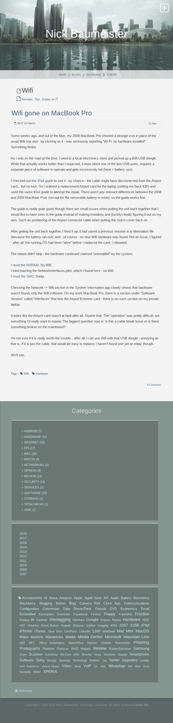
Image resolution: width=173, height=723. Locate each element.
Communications (136, 603)
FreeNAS (125, 614)
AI (45, 598)
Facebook (80, 614)
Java (51, 631)
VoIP (87, 666)
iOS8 (134, 625)
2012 (23, 556)
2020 (23, 533)
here (97, 271)
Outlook (106, 643)
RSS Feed (25, 691)
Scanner (35, 654)
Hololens (33, 625)
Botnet (60, 603)
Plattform (49, 648)
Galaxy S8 (27, 620)
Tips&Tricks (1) (36, 504)
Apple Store (93, 598)
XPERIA (50, 671)
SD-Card (65, 654)
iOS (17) (29, 448)
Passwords (122, 643)
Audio (114, 598)
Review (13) (33, 476)
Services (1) (33, 487)
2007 (23, 574)
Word (146, 666)
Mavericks (54, 637)
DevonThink (82, 609)
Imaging (103, 625)
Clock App (111, 603)
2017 (23, 538)
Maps (24, 637)
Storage (52, 660)
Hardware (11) (35, 437)
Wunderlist (25, 672)
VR (96, 666)
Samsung (141, 648)
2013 (23, 551)
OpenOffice (75, 643)
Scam (23, 654)
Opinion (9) (32, 470)
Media (70, 637)
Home (62, 74)
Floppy (109, 614)
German (78, 620)
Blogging (45, 603)
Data (66, 609)
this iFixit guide (42, 181)
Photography (30, 648)
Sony (40, 660)
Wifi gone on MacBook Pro (51, 113)
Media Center (90, 637)
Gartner (41, 620)
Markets (37, 637)
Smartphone (139, 654)
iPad (145, 625)
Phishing (141, 642)
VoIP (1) (30, 510)
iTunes (40, 631)
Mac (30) (30, 453)
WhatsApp (117, 666)
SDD (76, 654)
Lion (96, 631)
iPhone (26, 631)
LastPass (70, 631)
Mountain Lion (136, 637)
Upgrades (130, 660)
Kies (59, 631)
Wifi (26, 373)
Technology (80, 660)
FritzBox (142, 614)
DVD (113, 609)
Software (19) (35, 493)
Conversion (51, 609)
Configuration (29, 609)
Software (27, 660)
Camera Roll (90, 603)
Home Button (50, 625)
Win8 (137, 666)
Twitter (114, 660)
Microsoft (113, 637)
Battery (126, 598)
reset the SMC (23, 276)
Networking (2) (36, 465)
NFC (32, 643)
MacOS (142, 631)
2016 (23, 542)
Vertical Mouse (50, 666)
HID (22, 625)
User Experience (29, 666)
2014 (23, 547)
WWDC (37, 672)
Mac (154, 123)
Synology (65, 660)
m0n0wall (108, 631)
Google (92, 620)
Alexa (53, 598)
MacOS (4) (31, 459)
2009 (23, 569)
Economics (129, 609)
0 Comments (154, 384)
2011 (23, 560)
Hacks (116, 620)
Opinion (92, 643)
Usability (144, 660)
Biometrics (141, 598)
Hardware (42, 373)
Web (103, 666)
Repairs (86, 648)
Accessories (32, 598)
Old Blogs (93, 74)
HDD (145, 620)
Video (66, 666)
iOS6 (114, 625)
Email (145, 609)
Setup (97, 654)
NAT (22, 643)
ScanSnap (51, 654)
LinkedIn (84, 631)
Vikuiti (77, 666)
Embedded (28, 614)
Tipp (104, 660)
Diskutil (100, 609)
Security (86, 654)
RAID (74, 648)
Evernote (63, 614)
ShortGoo (109, 654)
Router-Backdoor (120, 648)
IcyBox (91, 625)
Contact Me (140, 705)
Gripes (105, 620)
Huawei (66, 625)
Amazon (65, 598)
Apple (78, 598)
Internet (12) (34, 442)
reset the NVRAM (26, 265)
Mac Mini (125, 631)
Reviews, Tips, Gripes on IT (40, 99)
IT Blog (112, 74)
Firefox (96, 614)
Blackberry (28, 603)
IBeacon (78, 625)
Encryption (46, 614)
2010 (23, 565)
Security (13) (34, 481)
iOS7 (124, 625)
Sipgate (122, 654)
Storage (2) (33, 498)
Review (100, 648)
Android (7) (33, 431)
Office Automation (51, 643)
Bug (72, 603)
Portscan (63, 648)
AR (106, 598)
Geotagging (60, 619)
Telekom (94, 660)
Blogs (76, 74)
